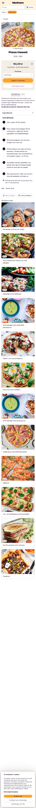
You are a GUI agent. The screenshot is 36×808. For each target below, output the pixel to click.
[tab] (23, 94)
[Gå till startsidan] (18, 3)
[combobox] (14, 7)
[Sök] (3, 7)
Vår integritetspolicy (11, 792)
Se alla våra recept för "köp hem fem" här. (15, 107)
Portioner (18, 71)
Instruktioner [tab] (15, 94)
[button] (19, 124)
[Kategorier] (3, 3)
